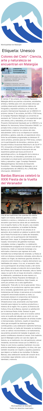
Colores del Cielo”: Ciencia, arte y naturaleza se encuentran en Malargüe (21, 60)
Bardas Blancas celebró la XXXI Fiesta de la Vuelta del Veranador (20, 179)
